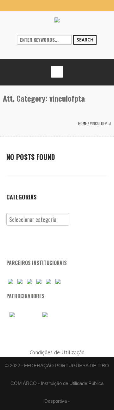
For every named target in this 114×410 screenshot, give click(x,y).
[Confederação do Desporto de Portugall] (58, 281)
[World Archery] (10, 281)
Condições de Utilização (57, 352)
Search (84, 40)
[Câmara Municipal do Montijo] (22, 314)
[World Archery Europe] (20, 281)
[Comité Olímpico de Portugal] (29, 281)
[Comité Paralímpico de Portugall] (48, 281)
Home (82, 123)
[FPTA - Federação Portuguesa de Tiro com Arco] (57, 19)
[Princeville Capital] (52, 314)
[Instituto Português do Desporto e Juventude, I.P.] (39, 281)
